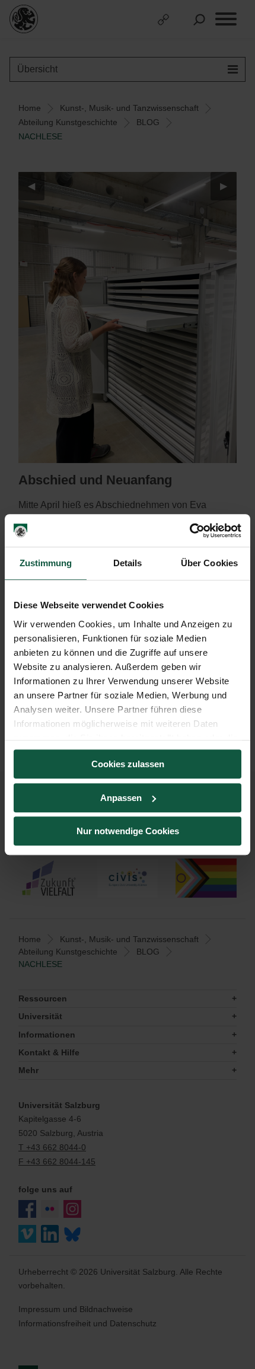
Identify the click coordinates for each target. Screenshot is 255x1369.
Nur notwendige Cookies (127, 831)
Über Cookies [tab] (209, 563)
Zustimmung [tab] (46, 563)
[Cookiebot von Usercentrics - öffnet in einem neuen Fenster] (189, 530)
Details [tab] (127, 563)
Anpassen (121, 798)
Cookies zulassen (127, 764)
